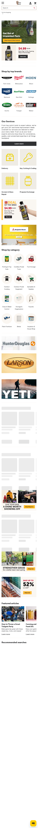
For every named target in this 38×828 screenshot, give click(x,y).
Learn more (19, 144)
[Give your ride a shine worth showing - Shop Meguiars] (19, 500)
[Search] (34, 8)
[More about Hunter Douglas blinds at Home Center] (19, 343)
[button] (30, 3)
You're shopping (6, 12)
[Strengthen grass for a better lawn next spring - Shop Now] (19, 562)
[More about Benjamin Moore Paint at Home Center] (19, 235)
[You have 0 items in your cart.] (35, 2)
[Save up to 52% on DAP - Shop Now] (19, 587)
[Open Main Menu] (3, 3)
